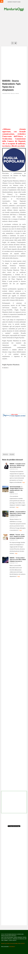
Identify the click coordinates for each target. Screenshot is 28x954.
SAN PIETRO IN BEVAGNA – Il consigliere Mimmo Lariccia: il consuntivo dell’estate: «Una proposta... (16, 489)
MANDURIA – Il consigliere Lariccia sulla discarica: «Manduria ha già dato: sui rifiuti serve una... (17, 465)
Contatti (22, 943)
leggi (23, 482)
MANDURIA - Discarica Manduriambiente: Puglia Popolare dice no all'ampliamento (11, 85)
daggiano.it (12, 946)
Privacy (3, 943)
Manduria (5, 454)
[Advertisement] (14, 26)
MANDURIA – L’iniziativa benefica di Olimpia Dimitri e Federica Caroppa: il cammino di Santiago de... (18, 513)
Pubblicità (17, 943)
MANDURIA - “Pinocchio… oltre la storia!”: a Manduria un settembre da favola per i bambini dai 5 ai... (17, 536)
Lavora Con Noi (10, 943)
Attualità (12, 454)
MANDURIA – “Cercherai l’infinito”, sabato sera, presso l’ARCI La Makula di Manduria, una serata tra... (18, 559)
